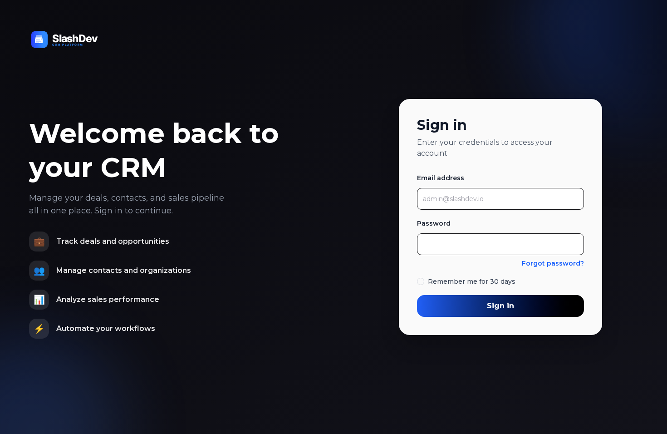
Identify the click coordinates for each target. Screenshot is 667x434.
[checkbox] (420, 281)
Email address (440, 178)
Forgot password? (553, 263)
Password (434, 223)
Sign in (500, 305)
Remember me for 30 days (471, 281)
